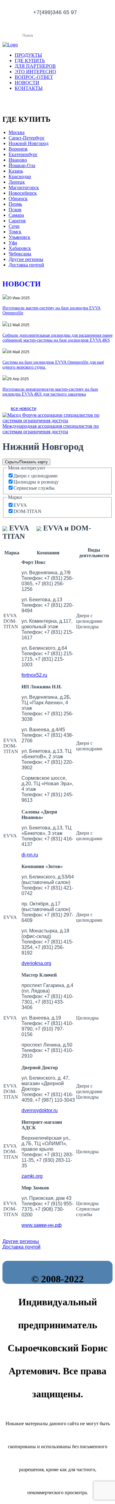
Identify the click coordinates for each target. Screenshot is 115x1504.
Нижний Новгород (28, 143)
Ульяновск (19, 237)
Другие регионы (26, 259)
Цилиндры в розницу (36, 481)
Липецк (17, 182)
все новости (23, 408)
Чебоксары (20, 253)
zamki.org (32, 1176)
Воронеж (18, 148)
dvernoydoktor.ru (39, 1110)
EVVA (20, 505)
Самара (16, 215)
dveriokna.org (36, 963)
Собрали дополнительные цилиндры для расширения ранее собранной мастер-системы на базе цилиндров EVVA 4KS (57, 338)
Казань (16, 171)
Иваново (18, 160)
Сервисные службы (34, 488)
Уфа (13, 242)
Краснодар (20, 176)
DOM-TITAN (27, 511)
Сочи (14, 226)
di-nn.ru (29, 854)
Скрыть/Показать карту (26, 462)
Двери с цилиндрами (35, 475)
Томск (15, 231)
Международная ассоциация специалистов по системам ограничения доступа (50, 428)
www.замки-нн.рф (41, 1225)
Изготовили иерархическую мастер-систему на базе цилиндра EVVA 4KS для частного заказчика (50, 391)
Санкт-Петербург (27, 137)
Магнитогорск (24, 187)
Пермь (15, 204)
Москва (17, 132)
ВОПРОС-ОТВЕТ (34, 77)
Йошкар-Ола (22, 165)
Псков (15, 209)
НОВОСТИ (27, 82)
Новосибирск (23, 193)
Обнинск (18, 198)
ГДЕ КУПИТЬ (30, 60)
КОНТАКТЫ (29, 88)
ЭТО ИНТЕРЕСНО (35, 71)
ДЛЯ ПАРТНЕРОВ (35, 66)
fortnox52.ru (34, 675)
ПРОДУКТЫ (28, 55)
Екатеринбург (23, 154)
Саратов (17, 220)
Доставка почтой (26, 264)
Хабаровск (20, 248)
